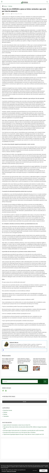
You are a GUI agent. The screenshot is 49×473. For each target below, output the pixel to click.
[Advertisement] (24, 449)
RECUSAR (35, 470)
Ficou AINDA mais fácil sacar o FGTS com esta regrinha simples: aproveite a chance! (8, 361)
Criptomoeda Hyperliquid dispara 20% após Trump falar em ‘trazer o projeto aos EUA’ (23, 434)
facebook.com (3, 390)
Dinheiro (5, 412)
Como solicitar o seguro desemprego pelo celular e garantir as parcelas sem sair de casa (24, 361)
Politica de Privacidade (11, 471)
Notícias (10, 6)
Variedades (6, 416)
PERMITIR (43, 470)
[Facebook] (3, 350)
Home (5, 6)
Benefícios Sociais (7, 410)
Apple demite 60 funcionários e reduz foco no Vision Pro (16, 425)
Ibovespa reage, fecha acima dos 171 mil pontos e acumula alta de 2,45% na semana (23, 430)
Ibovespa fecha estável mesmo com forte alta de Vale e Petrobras (19, 432)
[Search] (45, 381)
